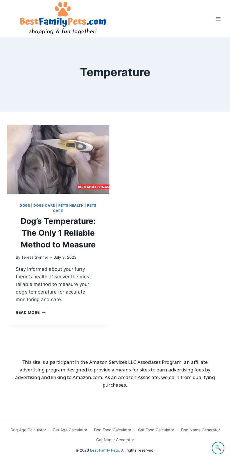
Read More (31, 312)
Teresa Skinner (34, 257)
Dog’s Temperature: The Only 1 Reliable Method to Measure (58, 232)
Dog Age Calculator (28, 429)
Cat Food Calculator (156, 429)
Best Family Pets (104, 450)
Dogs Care (44, 205)
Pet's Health (71, 205)
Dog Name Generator (200, 429)
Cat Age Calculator (70, 429)
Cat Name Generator (115, 439)
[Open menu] (218, 18)
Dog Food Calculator (112, 429)
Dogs (25, 205)
